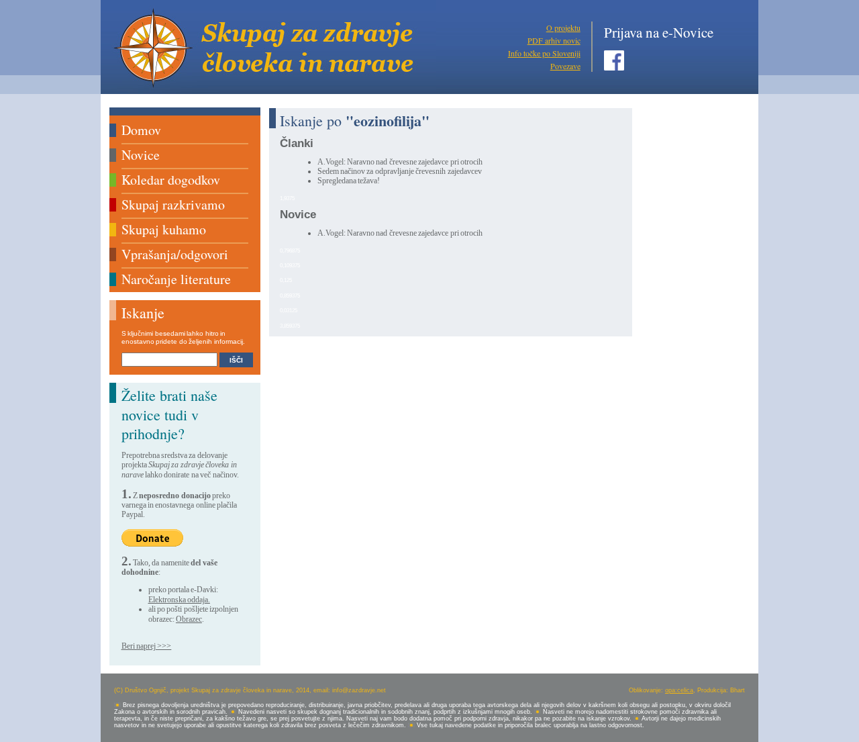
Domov (141, 130)
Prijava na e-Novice (658, 32)
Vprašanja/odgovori (174, 254)
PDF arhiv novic (553, 40)
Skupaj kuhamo (163, 229)
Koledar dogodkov (170, 180)
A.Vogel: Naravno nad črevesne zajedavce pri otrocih (400, 162)
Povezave (565, 65)
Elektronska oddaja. (179, 599)
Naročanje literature (176, 279)
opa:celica (679, 690)
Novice (140, 155)
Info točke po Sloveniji (544, 53)
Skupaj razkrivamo (173, 204)
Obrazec (189, 619)
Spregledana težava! (348, 180)
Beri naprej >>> (146, 646)
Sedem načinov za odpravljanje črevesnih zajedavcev (399, 171)
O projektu (563, 27)
